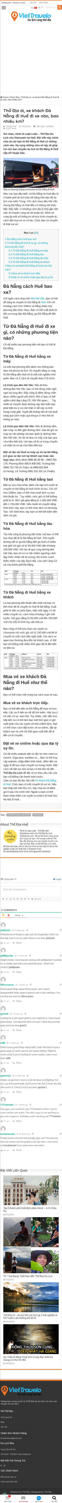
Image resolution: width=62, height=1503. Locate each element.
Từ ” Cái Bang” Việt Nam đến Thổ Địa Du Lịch (28, 1276)
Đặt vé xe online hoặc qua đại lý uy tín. (31, 277)
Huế (43, 302)
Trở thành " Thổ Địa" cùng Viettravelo (16, 1454)
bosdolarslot (7, 1134)
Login (58, 879)
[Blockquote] (25, 899)
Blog (2, 1422)
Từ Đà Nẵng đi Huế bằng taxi (26, 254)
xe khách (38, 815)
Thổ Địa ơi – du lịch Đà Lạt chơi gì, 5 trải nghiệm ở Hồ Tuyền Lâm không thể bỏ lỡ (30, 1316)
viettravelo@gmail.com (12, 1438)
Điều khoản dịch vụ (8, 1477)
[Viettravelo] (31, 15)
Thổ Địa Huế (11, 126)
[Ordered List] (17, 899)
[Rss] (39, 7)
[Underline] (10, 899)
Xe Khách (50, 126)
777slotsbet (7, 1104)
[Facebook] (42, 7)
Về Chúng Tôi (6, 1417)
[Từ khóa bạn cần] (59, 7)
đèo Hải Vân (37, 298)
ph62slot (5, 930)
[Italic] (7, 899)
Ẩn (36, 233)
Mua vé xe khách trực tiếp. (24, 273)
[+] (39, 899)
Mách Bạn (15, 97)
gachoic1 (5, 1075)
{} (36, 899)
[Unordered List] (21, 899)
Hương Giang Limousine (19, 815)
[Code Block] (28, 899)
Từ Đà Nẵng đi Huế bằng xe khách (29, 262)
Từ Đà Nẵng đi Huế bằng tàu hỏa (28, 258)
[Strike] (14, 899)
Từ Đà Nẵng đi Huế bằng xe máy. (28, 250)
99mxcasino (7, 984)
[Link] (32, 899)
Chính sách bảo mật (9, 1482)
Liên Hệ (33, 3)
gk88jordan (6, 955)
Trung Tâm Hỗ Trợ (8, 1449)
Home (5, 97)
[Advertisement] (31, 56)
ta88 (2, 1043)
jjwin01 (4, 1014)
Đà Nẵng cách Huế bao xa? (21, 239)
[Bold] (3, 899)
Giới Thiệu (43, 3)
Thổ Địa (26, 1492)
